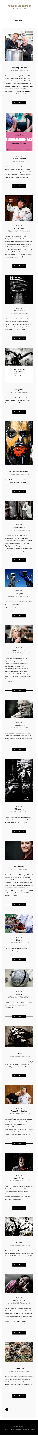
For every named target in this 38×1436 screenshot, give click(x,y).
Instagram (19, 1426)
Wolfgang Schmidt (23, 70)
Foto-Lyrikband (19, 389)
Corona (19, 1242)
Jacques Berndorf (19, 725)
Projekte (19, 65)
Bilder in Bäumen (19, 311)
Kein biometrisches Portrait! (19, 471)
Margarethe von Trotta (19, 650)
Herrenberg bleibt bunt (19, 67)
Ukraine (19, 940)
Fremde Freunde (19, 527)
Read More (19, 103)
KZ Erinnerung (19, 809)
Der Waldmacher (19, 866)
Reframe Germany (19, 159)
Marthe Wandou (19, 1300)
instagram (19, 593)
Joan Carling (19, 228)
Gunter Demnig (19, 1178)
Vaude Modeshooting (19, 1111)
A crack (19, 1053)
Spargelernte (19, 1368)
